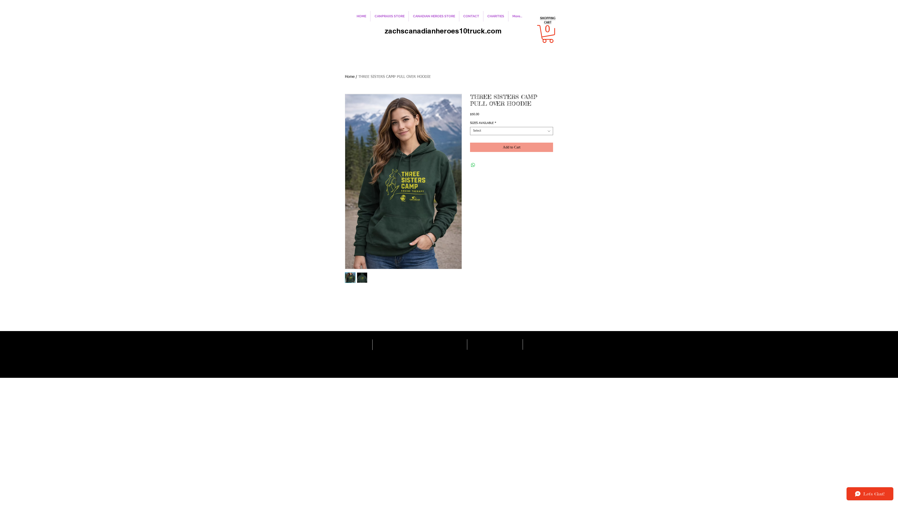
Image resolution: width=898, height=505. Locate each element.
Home (350, 77)
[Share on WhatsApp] (473, 165)
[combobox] (511, 131)
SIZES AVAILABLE (483, 123)
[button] (547, 34)
